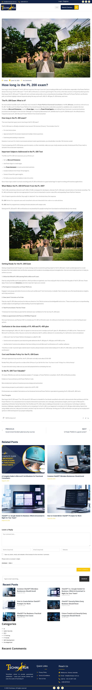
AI (4, 629)
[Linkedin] (89, 2)
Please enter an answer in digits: (11, 559)
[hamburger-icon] (57, 7)
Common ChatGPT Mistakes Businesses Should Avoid (65, 476)
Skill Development (10, 418)
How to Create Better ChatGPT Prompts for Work (64, 516)
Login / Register (63, 1)
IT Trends (6, 638)
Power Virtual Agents (47, 109)
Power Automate (11, 167)
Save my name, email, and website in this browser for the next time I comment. (26, 554)
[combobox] (41, 579)
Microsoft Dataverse (15, 109)
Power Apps (30, 109)
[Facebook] (83, 2)
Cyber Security (8, 631)
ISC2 (5, 633)
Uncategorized (8, 642)
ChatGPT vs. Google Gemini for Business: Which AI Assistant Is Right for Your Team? (73, 591)
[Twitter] (86, 2)
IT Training (7, 635)
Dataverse (19, 283)
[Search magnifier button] (76, 7)
